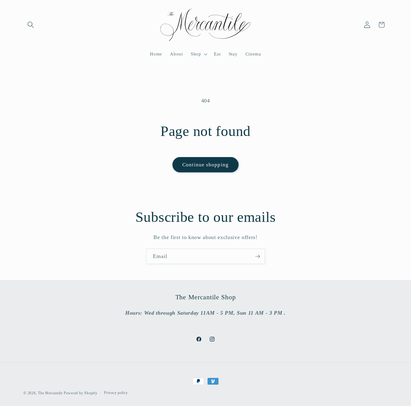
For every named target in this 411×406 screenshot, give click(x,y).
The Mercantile (50, 393)
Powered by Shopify (80, 393)
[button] (30, 24)
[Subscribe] (257, 256)
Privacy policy (116, 393)
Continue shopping (205, 165)
